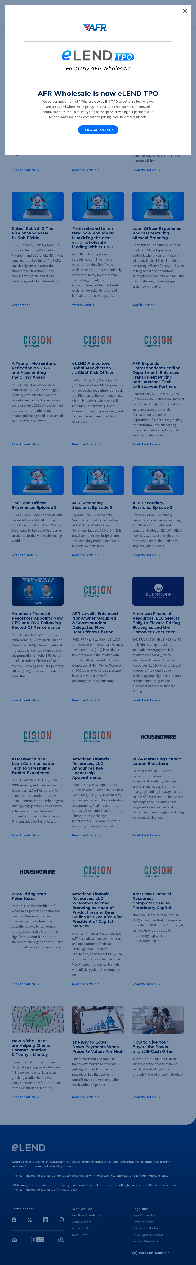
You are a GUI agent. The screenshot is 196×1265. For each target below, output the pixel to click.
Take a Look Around (96, 130)
